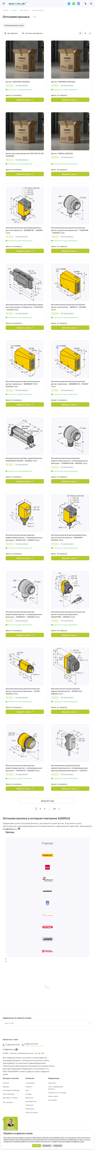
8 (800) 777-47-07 (31, 1044)
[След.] (59, 808)
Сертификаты (30, 1101)
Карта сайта (53, 1096)
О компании (30, 1083)
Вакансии (29, 1098)
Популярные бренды (11, 1090)
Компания (29, 1078)
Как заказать (8, 1102)
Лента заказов (8, 1094)
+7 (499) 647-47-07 (12, 1045)
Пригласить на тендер (57, 1093)
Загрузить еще (47, 801)
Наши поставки (31, 1112)
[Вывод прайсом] (90, 33)
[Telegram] (69, 3)
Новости (28, 1087)
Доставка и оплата (10, 1098)
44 (54, 809)
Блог (27, 1090)
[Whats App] (73, 3)
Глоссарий (52, 1100)
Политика (29, 1105)
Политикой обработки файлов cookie (70, 1142)
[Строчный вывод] (85, 33)
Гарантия (52, 1083)
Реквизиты (29, 1109)
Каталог (6, 1083)
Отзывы (28, 1094)
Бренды (6, 1087)
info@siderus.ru (10, 829)
